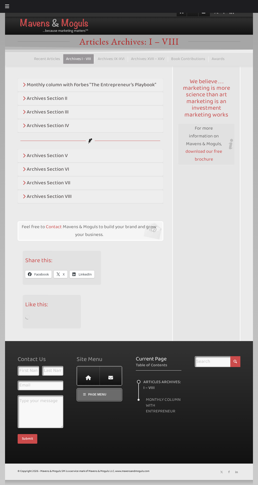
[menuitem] (46, 59)
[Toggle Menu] (7, 6)
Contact (54, 227)
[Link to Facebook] (229, 472)
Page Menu (97, 394)
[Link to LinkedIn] (236, 472)
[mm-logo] (104, 26)
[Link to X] (221, 472)
